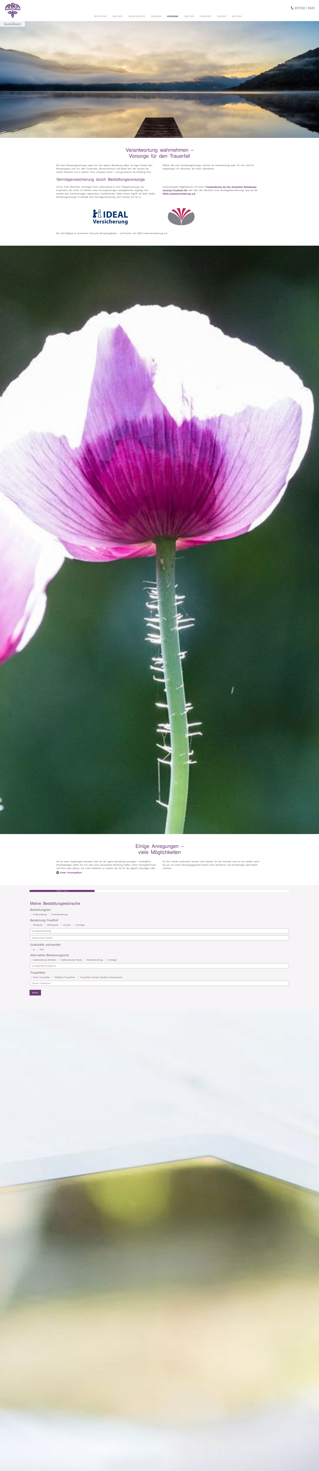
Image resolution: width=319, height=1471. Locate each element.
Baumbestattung (95, 959)
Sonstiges (80, 925)
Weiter (35, 992)
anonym (67, 925)
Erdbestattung (40, 914)
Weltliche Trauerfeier (65, 977)
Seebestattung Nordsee (44, 959)
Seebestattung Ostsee (71, 959)
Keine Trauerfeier (41, 977)
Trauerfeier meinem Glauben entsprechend (101, 977)
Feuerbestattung (59, 914)
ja (34, 949)
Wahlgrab (37, 925)
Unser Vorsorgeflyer (71, 872)
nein (42, 949)
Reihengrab (52, 925)
